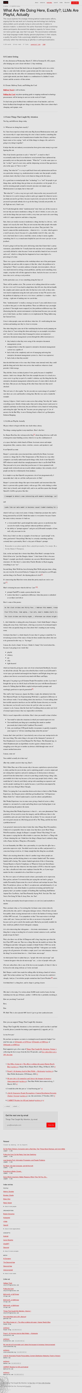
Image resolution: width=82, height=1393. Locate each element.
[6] (52, 978)
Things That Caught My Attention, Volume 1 (41, 1049)
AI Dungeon (7, 1258)
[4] (37, 587)
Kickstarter (6, 1217)
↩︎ (55, 1067)
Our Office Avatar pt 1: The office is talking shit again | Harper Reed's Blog (26, 1322)
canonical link (35, 44)
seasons (42, 2)
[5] (32, 689)
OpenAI (5, 1225)
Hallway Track (8, 90)
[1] (34, 434)
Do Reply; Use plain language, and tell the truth (18, 1166)
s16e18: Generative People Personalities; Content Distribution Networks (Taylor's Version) (31, 1356)
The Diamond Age (9, 1262)
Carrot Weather (8, 1240)
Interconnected (8, 1270)
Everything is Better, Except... (12, 1171)
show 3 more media (10, 1273)
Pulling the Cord (9, 94)
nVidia (5, 1221)
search (56, 2)
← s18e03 (7, 1106)
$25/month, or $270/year (23, 1042)
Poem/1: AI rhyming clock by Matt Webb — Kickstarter (26, 1071)
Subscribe (51, 1125)
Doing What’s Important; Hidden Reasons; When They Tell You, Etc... (25, 1177)
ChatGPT (6, 1244)
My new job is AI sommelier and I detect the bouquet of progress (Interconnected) (29, 1344)
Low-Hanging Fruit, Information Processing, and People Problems (24, 1160)
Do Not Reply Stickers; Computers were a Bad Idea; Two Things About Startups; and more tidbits (34, 1149)
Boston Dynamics (8, 1214)
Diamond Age (7, 1266)
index (61, 2)
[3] (6, 582)
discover (67, 2)
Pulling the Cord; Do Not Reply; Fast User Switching (19, 1154)
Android (5, 1236)
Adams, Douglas (8, 1191)
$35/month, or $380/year (40, 1042)
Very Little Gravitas (44, 1383)
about (36, 2)
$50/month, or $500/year (11, 1044)
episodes (49, 2)
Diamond (6, 1247)
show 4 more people (10, 1206)
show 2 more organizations (12, 1229)
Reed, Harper (7, 1203)
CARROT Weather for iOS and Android (20, 1100)
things (6, 2)
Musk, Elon (6, 1199)
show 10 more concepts (11, 1251)
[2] (42, 574)
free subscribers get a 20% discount (14, 1316)
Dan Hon (32, 1383)
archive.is (15, 1067)
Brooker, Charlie (8, 1195)
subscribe (75, 3)
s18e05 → (16, 1106)
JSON (43, 44)
